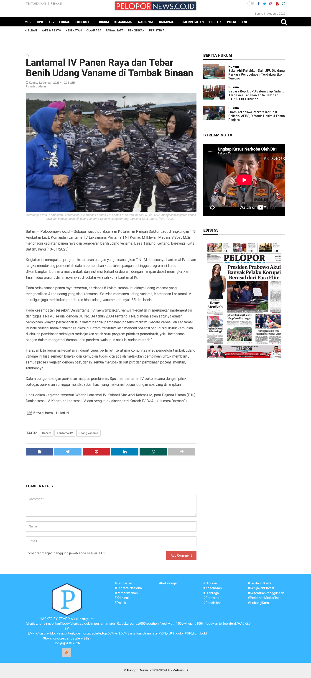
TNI (244, 22)
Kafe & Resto (51, 30)
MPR (28, 22)
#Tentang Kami (259, 583)
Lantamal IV (65, 433)
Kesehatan (74, 30)
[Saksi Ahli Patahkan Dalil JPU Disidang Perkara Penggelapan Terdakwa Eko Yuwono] (214, 71)
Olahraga (93, 30)
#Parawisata (212, 598)
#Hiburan (210, 583)
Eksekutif (83, 22)
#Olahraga (211, 593)
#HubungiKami (259, 603)
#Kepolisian (123, 583)
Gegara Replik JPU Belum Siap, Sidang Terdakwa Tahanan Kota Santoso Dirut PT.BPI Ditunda (256, 95)
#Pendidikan (212, 603)
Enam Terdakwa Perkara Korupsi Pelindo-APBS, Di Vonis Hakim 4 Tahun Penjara (256, 116)
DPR (40, 22)
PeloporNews (138, 670)
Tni (28, 55)
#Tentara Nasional (129, 588)
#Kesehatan (212, 588)
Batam (46, 433)
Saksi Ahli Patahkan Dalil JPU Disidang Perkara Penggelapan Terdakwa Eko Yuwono (256, 74)
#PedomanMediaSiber (264, 598)
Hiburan (31, 30)
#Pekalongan (168, 583)
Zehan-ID (180, 670)
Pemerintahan (191, 22)
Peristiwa (156, 30)
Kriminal (166, 22)
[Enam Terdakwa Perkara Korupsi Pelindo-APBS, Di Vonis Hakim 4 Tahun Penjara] (214, 113)
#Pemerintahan (126, 593)
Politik (215, 22)
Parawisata (114, 30)
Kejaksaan (123, 22)
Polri (231, 22)
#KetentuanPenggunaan (266, 593)
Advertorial (59, 22)
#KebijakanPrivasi (261, 588)
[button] (250, 3)
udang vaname (88, 433)
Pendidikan (136, 30)
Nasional (146, 22)
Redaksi (56, 3)
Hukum (103, 22)
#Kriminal (122, 598)
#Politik (120, 603)
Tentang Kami (36, 3)
